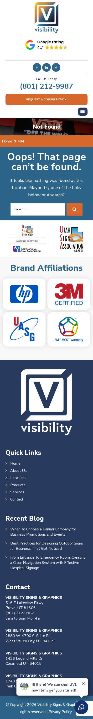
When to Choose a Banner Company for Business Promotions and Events (43, 532)
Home (15, 463)
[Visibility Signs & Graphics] (46, 6)
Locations (18, 477)
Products (18, 485)
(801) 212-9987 (46, 86)
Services (17, 492)
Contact (16, 499)
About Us (18, 470)
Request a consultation (46, 99)
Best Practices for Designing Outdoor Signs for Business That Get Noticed (46, 546)
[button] (46, 44)
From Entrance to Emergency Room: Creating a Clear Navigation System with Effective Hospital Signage (48, 563)
